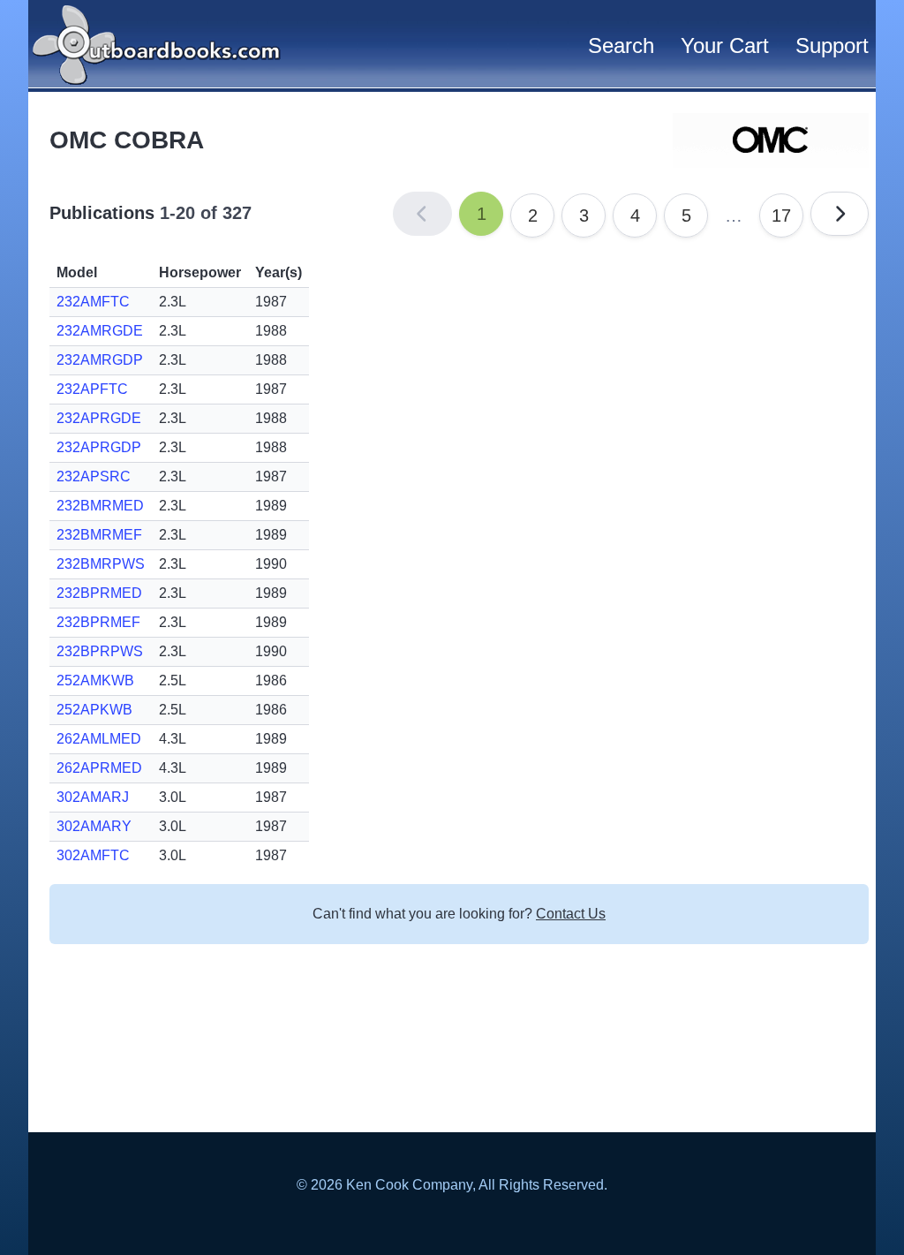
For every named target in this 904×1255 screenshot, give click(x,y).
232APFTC (92, 389)
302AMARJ (92, 797)
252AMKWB (95, 680)
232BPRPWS (99, 651)
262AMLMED (98, 738)
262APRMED (99, 767)
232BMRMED (100, 505)
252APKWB (94, 709)
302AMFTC (93, 855)
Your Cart (725, 45)
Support (832, 45)
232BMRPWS (100, 563)
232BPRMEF (98, 622)
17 (781, 215)
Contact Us (571, 913)
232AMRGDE (99, 330)
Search (621, 45)
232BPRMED (99, 593)
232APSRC (93, 476)
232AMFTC (93, 301)
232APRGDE (98, 418)
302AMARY (94, 826)
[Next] (839, 214)
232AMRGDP (99, 359)
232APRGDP (98, 447)
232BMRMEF (99, 534)
